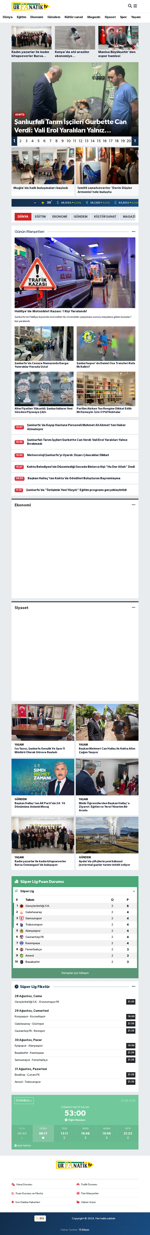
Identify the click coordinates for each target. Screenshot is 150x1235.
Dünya (7, 17)
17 (111, 141)
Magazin (93, 17)
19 (123, 141)
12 (80, 141)
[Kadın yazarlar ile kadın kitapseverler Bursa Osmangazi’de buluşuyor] (43, 835)
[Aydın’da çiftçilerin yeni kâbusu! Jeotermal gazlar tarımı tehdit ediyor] (107, 835)
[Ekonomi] (133, 504)
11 (74, 141)
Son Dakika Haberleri (27, 1202)
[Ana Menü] (135, 6)
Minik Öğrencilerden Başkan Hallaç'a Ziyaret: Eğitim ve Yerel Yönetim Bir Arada (104, 807)
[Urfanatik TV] (31, 6)
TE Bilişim (84, 1229)
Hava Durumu (24, 1184)
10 (69, 141)
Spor (123, 17)
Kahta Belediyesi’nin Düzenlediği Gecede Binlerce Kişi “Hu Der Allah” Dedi (81, 466)
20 (129, 141)
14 (93, 141)
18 (117, 141)
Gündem (53, 17)
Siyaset (110, 17)
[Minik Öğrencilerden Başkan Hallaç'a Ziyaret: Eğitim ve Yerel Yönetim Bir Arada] (107, 777)
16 (105, 141)
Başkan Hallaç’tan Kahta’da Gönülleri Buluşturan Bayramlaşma (74, 478)
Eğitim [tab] (40, 216)
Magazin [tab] (130, 216)
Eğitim (21, 17)
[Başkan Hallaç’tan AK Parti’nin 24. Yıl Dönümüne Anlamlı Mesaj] (43, 777)
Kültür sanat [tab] (105, 216)
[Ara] (130, 6)
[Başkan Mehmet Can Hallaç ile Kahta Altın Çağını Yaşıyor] (107, 722)
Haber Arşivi (88, 1202)
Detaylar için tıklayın (75, 973)
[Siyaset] (133, 607)
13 (86, 141)
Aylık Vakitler (24, 1145)
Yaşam (136, 17)
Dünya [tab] (23, 216)
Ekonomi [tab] (59, 216)
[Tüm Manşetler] (133, 231)
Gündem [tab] (80, 216)
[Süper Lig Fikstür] (133, 986)
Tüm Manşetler (90, 1193)
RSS (41, 1218)
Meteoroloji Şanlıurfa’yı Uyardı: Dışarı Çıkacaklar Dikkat (68, 455)
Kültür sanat (74, 17)
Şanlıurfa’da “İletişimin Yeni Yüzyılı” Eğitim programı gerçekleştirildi (76, 490)
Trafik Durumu (89, 1184)
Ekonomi (36, 17)
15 (99, 141)
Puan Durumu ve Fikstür (29, 1193)
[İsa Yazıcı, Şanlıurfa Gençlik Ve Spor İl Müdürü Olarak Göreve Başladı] (43, 722)
